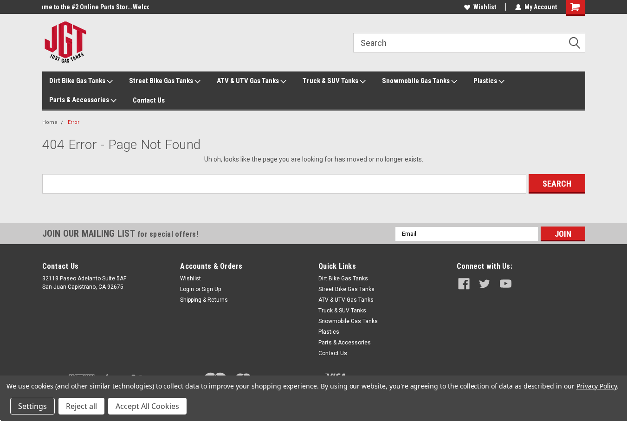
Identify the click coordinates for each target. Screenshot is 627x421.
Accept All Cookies (147, 406)
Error (73, 122)
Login (187, 289)
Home (50, 122)
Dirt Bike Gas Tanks (78, 81)
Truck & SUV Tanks (331, 81)
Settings (32, 406)
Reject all (81, 406)
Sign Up (211, 289)
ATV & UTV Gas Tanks (248, 81)
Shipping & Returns (204, 300)
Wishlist (484, 7)
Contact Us (149, 100)
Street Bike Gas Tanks (161, 81)
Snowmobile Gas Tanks (416, 81)
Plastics (485, 81)
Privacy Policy (596, 386)
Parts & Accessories (79, 100)
